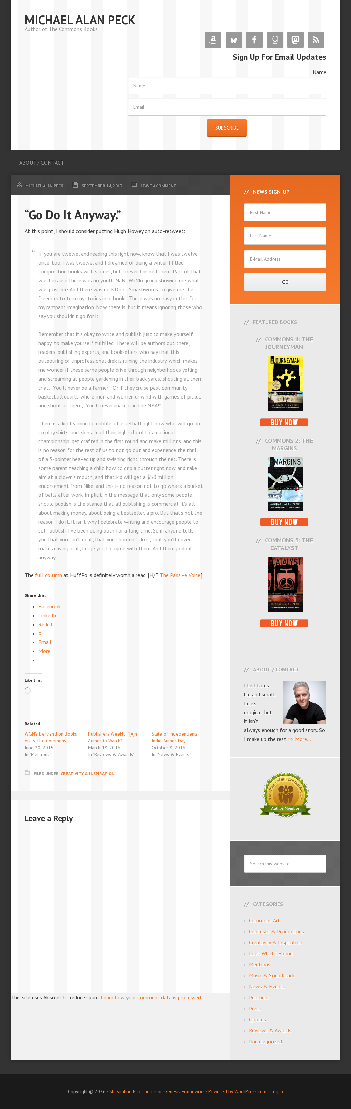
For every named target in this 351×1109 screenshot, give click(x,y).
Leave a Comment (159, 185)
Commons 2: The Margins (289, 444)
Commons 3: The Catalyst (289, 544)
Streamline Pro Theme (132, 1091)
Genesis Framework (184, 1091)
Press (255, 1008)
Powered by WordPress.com (237, 1091)
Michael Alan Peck (80, 20)
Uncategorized (265, 1041)
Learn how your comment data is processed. (151, 997)
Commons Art (264, 920)
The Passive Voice (180, 575)
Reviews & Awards (270, 1030)
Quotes (257, 1019)
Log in (277, 1091)
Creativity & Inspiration (87, 773)
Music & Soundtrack (272, 975)
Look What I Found (271, 953)
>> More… (299, 739)
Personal (259, 997)
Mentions (259, 964)
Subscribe (227, 128)
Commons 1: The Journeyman (289, 343)
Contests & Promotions (276, 931)
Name (319, 72)
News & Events (267, 986)
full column (48, 575)
